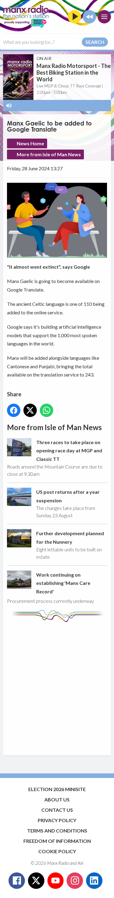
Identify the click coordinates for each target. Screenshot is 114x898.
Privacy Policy (57, 820)
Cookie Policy (57, 851)
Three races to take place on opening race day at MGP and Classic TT (69, 450)
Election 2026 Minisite (57, 789)
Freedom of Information (57, 841)
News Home (30, 143)
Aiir (81, 863)
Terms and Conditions (57, 830)
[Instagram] (75, 880)
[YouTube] (55, 880)
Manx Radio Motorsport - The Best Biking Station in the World (73, 72)
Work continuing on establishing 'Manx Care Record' (63, 583)
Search (94, 42)
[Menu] (104, 16)
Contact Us (57, 810)
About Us (57, 799)
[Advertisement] (57, 685)
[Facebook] (17, 880)
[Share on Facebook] (13, 410)
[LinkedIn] (94, 880)
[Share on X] (30, 410)
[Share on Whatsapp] (46, 410)
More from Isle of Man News (49, 154)
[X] (36, 880)
